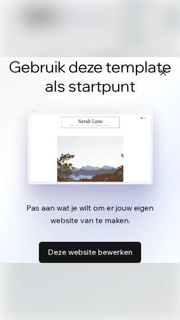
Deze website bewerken (90, 252)
